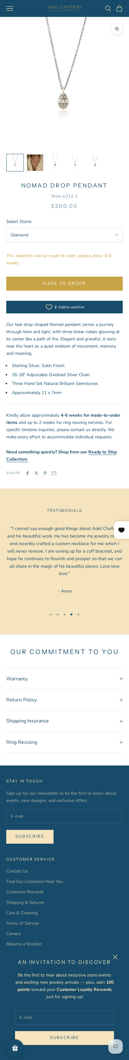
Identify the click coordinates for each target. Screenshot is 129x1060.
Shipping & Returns (25, 903)
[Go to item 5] (95, 162)
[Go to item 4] (75, 162)
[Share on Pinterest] (45, 473)
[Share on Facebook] (27, 473)
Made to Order (64, 283)
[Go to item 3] (55, 162)
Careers (13, 934)
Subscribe (64, 1038)
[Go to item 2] (35, 162)
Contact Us (17, 871)
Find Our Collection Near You (34, 881)
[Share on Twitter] (36, 473)
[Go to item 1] (15, 162)
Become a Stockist (24, 944)
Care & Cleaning (22, 913)
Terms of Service (22, 923)
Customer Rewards (25, 892)
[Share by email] (53, 473)
